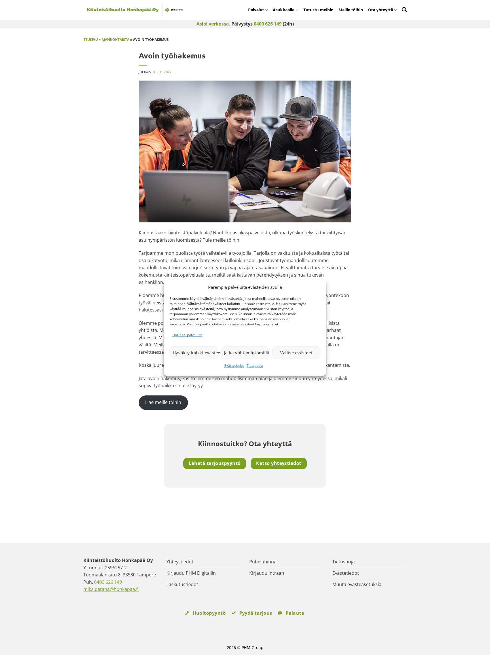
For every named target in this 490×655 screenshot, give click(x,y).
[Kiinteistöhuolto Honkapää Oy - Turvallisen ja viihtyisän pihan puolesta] (146, 10)
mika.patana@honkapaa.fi (111, 589)
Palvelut (256, 9)
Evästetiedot (234, 365)
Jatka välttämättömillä (246, 352)
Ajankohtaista (115, 39)
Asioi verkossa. (213, 24)
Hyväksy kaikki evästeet (195, 352)
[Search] (404, 9)
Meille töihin (351, 9)
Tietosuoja (255, 365)
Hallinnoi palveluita (187, 334)
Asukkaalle (283, 9)
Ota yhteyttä (380, 9)
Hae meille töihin (163, 402)
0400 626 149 (268, 24)
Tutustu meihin (318, 9)
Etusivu (90, 39)
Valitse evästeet (296, 352)
